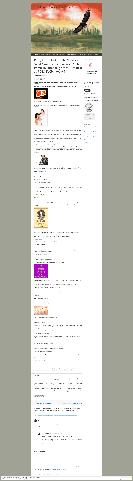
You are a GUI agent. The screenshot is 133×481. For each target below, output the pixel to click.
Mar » (87, 142)
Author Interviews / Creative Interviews (42, 54)
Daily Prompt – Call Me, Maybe (40, 78)
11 (84, 133)
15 (93, 133)
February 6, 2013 (44, 75)
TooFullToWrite (37, 75)
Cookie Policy (28, 478)
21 (91, 136)
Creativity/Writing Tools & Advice (58, 54)
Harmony (41, 421)
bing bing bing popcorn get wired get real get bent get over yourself (64, 369)
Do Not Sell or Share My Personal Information (53, 474)
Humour (56, 368)
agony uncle (73, 368)
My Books (84, 54)
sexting (42, 370)
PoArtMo (68, 54)
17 (97, 133)
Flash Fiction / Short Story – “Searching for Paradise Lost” (56, 389)
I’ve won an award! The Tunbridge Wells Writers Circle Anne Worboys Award (74, 390)
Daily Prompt (44, 368)
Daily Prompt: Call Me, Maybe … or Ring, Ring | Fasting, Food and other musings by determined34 (57, 415)
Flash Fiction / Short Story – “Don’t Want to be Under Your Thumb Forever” (41, 397)
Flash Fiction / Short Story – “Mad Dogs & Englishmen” (57, 378)
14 (91, 133)
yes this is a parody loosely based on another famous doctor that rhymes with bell (60, 370)
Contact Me (95, 54)
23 (95, 136)
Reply (39, 426)
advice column (63, 368)
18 (84, 136)
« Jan (85, 142)
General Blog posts (50, 368)
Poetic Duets (73, 54)
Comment (77, 466)
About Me (90, 54)
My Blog (79, 54)
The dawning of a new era (39, 378)
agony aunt (69, 368)
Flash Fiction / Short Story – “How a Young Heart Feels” (58, 384)
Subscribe (87, 90)
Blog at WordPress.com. (39, 474)
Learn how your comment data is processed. (59, 469)
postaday (39, 370)
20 (89, 136)
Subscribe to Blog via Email (90, 78)
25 (84, 139)
